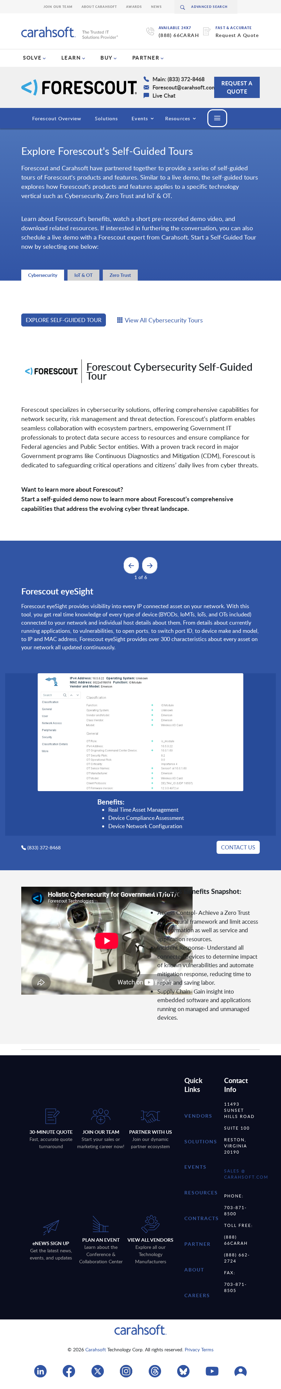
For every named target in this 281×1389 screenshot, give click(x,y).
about (194, 1269)
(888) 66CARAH (179, 35)
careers (197, 1295)
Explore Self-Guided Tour (63, 320)
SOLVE (32, 57)
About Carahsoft (99, 6)
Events (140, 118)
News (156, 6)
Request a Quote (237, 87)
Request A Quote (237, 35)
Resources (177, 118)
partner (197, 1244)
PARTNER (146, 57)
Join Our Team (58, 6)
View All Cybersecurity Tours (164, 320)
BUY (106, 57)
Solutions (106, 118)
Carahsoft (95, 1349)
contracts (201, 1218)
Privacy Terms (199, 1349)
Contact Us (238, 847)
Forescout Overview (56, 118)
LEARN (71, 57)
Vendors (198, 1116)
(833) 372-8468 (44, 847)
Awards (134, 6)
